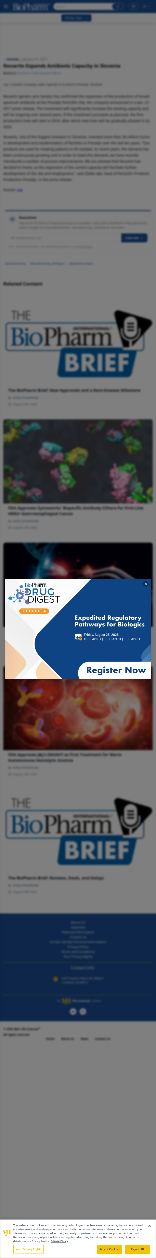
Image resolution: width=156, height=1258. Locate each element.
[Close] (149, 1225)
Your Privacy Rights (28, 1249)
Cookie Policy (59, 1241)
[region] (78, 1238)
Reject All (137, 1249)
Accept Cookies (109, 1249)
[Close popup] (146, 584)
